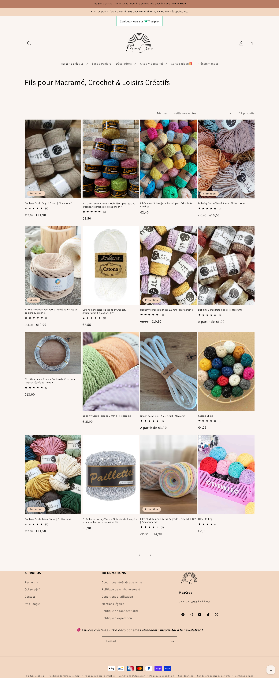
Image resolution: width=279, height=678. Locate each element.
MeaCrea (39, 675)
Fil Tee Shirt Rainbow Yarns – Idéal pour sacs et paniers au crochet (51, 311)
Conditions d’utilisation (132, 675)
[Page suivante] (150, 554)
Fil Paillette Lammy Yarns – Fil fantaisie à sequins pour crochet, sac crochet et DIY (110, 521)
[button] (29, 43)
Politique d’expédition (117, 618)
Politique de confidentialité (120, 611)
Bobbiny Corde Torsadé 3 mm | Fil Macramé (107, 415)
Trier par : (163, 113)
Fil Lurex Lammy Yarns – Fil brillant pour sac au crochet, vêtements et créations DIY (109, 205)
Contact (30, 596)
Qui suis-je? (32, 589)
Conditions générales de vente (122, 582)
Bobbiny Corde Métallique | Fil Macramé (220, 309)
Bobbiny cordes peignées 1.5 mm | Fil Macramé (166, 309)
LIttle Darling (205, 519)
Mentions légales (113, 603)
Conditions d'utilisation (117, 596)
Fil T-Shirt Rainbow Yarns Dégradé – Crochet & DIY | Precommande (168, 521)
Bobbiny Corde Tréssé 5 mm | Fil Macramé (48, 519)
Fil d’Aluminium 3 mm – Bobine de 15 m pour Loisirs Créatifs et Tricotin (50, 381)
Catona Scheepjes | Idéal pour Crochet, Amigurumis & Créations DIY (104, 311)
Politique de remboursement (121, 589)
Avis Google (32, 603)
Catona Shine (205, 415)
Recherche (32, 582)
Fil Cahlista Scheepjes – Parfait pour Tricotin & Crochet (166, 205)
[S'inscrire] (172, 641)
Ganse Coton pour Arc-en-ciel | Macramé (162, 416)
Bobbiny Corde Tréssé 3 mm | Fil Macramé (221, 203)
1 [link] (128, 555)
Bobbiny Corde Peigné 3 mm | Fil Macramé (48, 203)
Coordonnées (185, 675)
